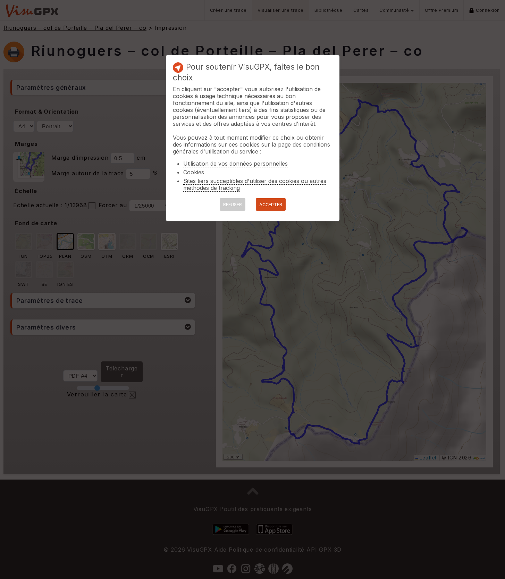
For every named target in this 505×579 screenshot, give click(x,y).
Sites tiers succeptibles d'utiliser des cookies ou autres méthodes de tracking (254, 184)
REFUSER (232, 204)
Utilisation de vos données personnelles (235, 163)
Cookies (193, 172)
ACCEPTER (270, 204)
